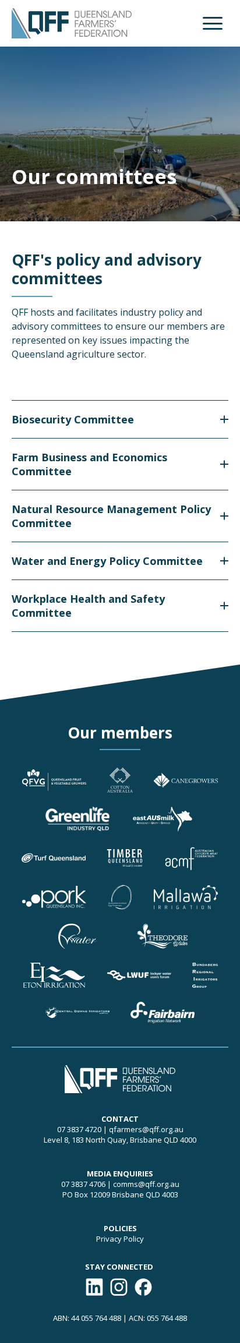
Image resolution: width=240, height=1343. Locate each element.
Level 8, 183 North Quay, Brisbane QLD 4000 (120, 1140)
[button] (212, 23)
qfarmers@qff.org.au (146, 1129)
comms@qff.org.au (146, 1184)
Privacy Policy (120, 1239)
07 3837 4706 (83, 1184)
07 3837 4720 (79, 1129)
